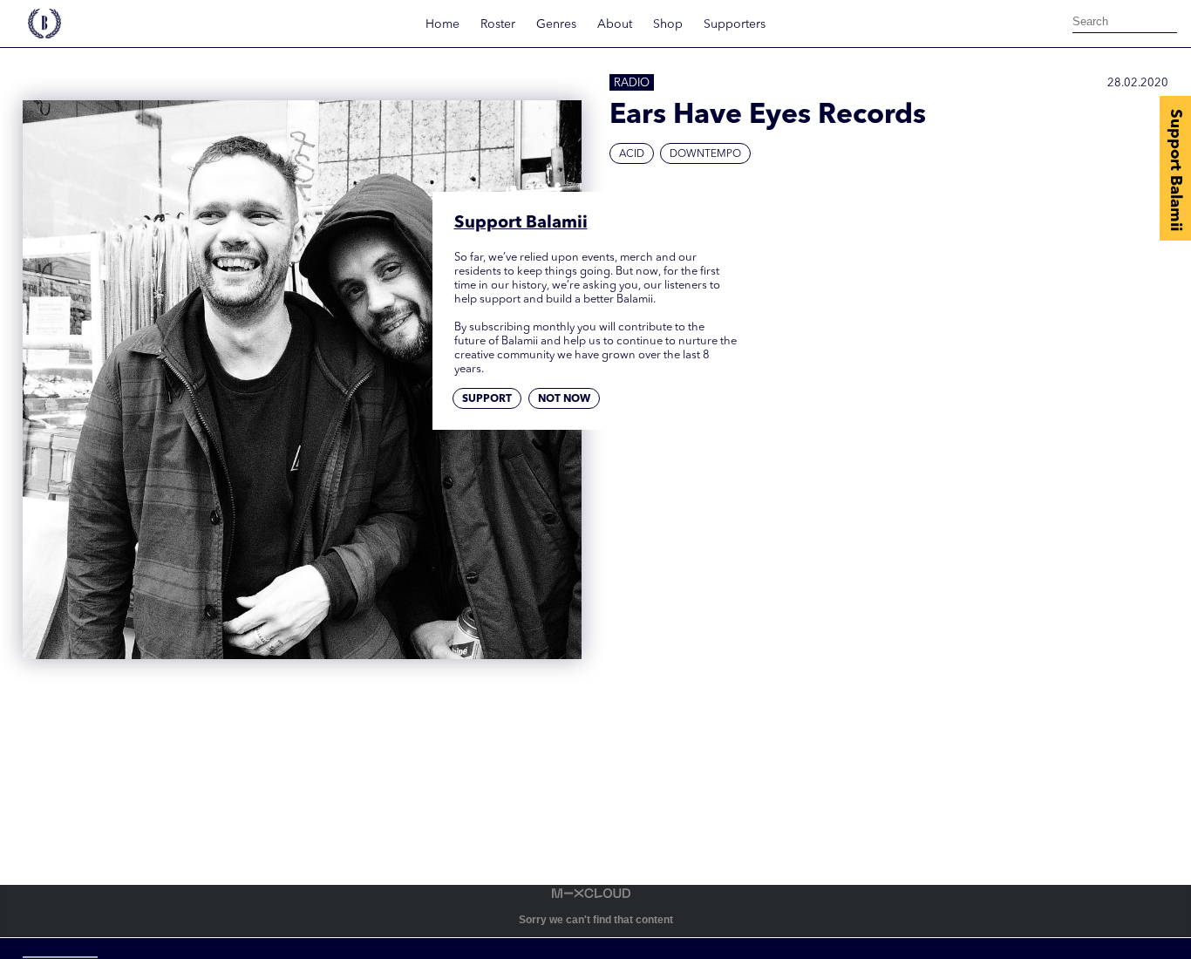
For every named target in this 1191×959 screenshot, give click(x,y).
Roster (497, 24)
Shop (668, 24)
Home (442, 24)
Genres (556, 24)
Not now (564, 399)
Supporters (735, 24)
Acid (631, 154)
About (614, 24)
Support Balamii (1175, 170)
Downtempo (705, 154)
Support (487, 399)
